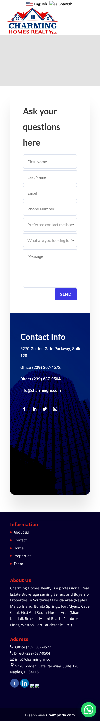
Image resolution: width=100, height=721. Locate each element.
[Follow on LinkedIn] (35, 409)
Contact (20, 540)
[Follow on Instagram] (55, 409)
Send (66, 294)
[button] (88, 709)
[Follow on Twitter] (45, 409)
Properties (22, 555)
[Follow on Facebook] (24, 409)
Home (19, 548)
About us (21, 532)
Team (18, 563)
